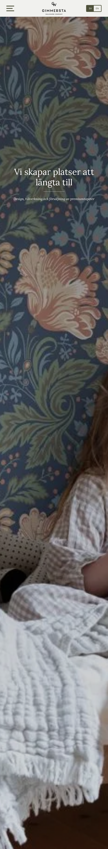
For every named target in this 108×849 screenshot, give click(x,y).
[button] (10, 8)
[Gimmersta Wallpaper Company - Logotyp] (54, 8)
